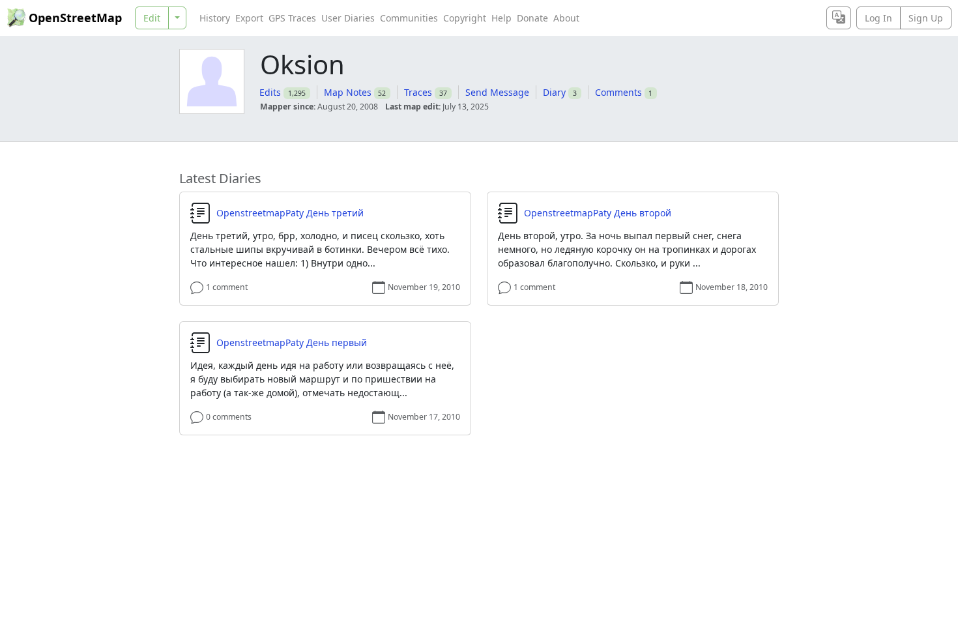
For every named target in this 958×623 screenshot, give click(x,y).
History (214, 18)
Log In (878, 18)
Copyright (464, 18)
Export (249, 18)
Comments (618, 92)
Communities (409, 18)
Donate (532, 18)
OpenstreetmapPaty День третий (290, 213)
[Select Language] (838, 18)
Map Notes (347, 92)
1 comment (227, 287)
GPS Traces (292, 18)
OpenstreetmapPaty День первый (291, 343)
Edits (270, 92)
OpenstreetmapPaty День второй (597, 213)
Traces (418, 92)
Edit (151, 18)
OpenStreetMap (75, 17)
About (566, 18)
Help (501, 18)
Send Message (497, 92)
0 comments (229, 416)
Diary (554, 92)
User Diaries (348, 18)
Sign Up (925, 18)
